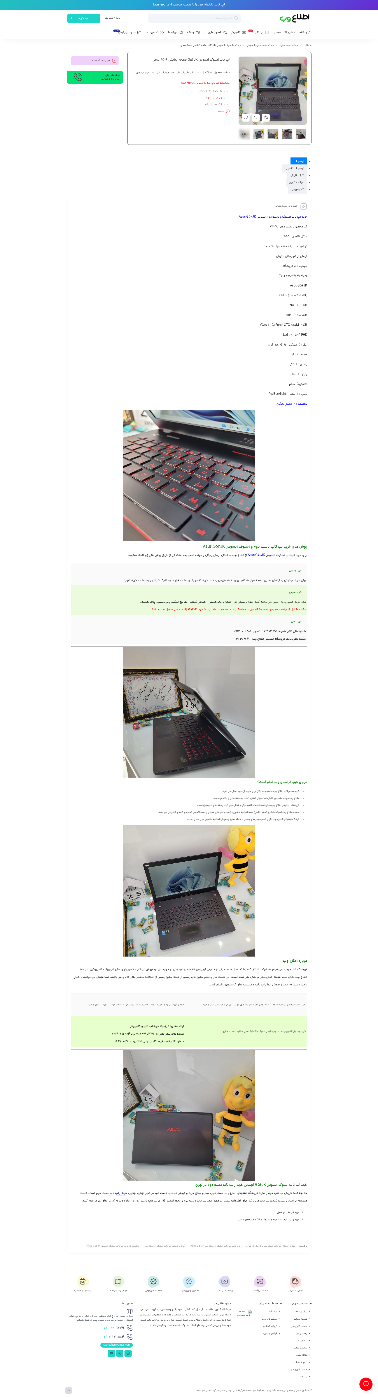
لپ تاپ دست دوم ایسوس (260, 45)
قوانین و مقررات (269, 1333)
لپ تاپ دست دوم (289, 45)
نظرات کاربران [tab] (297, 176)
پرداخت (303, 1377)
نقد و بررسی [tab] (298, 190)
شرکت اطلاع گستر (256, 969)
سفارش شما (301, 1341)
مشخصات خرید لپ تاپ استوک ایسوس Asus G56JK (113, 1246)
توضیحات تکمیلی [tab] (295, 169)
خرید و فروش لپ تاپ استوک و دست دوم (165, 1246)
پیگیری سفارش (300, 1312)
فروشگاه (273, 1312)
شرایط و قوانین (300, 1348)
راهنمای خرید (301, 1333)
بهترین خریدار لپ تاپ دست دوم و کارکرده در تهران (270, 1246)
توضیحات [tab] (299, 162)
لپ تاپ (308, 45)
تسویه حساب (300, 1319)
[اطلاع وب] (295, 18)
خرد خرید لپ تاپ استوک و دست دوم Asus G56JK (216, 1246)
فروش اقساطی (270, 1326)
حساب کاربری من (299, 1326)
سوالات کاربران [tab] (296, 183)
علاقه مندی (301, 1355)
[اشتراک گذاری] (266, 118)
